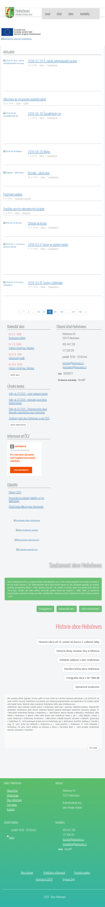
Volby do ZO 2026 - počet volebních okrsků (28, 394)
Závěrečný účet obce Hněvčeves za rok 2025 (29, 418)
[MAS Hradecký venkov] (27, 530)
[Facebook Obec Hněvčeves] (27, 520)
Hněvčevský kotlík (17, 358)
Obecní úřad (12, 790)
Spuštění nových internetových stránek (23, 208)
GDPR (25, 103)
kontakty (85, 13)
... (33, 312)
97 (44, 312)
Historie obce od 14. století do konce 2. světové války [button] (69, 641)
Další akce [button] (15, 375)
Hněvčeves (22, 11)
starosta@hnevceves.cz (73, 363)
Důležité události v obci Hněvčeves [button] (79, 659)
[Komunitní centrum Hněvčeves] (21, 32)
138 (80, 312)
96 (38, 312)
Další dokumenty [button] (18, 424)
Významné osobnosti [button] (87, 686)
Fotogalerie (52, 65)
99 (55, 312)
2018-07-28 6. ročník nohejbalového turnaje (52, 60)
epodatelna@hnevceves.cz (75, 367)
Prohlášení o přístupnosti (54, 872)
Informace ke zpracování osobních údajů (24, 98)
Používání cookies (12, 194)
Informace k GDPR (44, 879)
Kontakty (11, 809)
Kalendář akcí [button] (66, 608)
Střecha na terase (37, 223)
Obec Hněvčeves (14, 800)
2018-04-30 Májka (39, 151)
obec (70, 13)
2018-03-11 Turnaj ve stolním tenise (48, 244)
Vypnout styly (69, 879)
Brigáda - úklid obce (39, 172)
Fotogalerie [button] (45, 608)
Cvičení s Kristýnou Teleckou (21, 348)
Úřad (18, 103)
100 (61, 312)
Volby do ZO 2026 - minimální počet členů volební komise (28, 401)
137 (73, 312)
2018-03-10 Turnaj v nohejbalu (45, 282)
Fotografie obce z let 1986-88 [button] (82, 677)
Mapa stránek (27, 872)
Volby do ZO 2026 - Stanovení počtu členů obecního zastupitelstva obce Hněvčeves (28, 410)
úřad (59, 13)
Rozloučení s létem (17, 338)
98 (51, 311)
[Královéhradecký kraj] (27, 549)
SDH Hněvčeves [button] (90, 608)
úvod (47, 13)
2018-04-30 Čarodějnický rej (44, 113)
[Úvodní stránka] (9, 12)
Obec (42, 65)
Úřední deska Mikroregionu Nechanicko (26, 507)
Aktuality (26, 213)
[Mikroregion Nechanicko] (27, 539)
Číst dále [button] (93, 748)
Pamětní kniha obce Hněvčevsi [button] (81, 668)
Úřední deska (12, 795)
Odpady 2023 (15, 492)
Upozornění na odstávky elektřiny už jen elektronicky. (26, 499)
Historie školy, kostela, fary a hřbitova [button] (77, 650)
